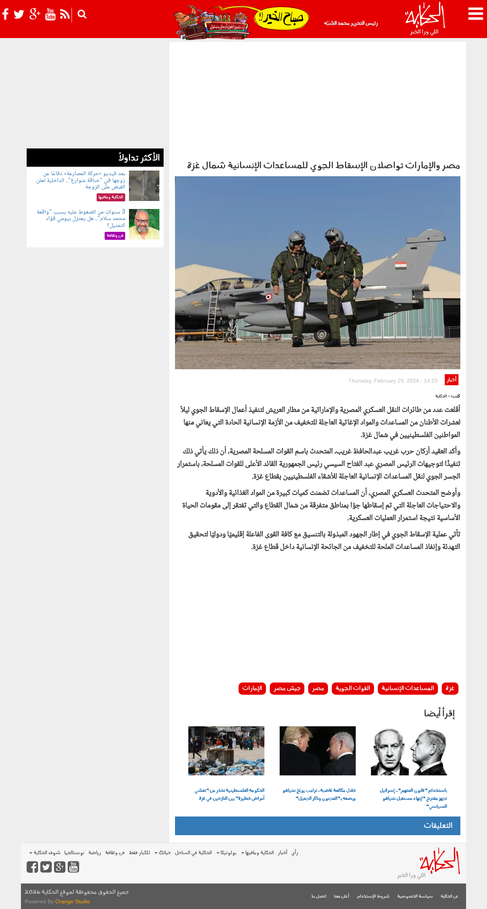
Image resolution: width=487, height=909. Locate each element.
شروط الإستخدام (373, 896)
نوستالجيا (74, 852)
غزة (450, 688)
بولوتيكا (228, 852)
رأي (294, 852)
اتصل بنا (319, 896)
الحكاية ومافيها (259, 852)
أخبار (451, 380)
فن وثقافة (115, 852)
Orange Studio (72, 901)
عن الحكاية (449, 896)
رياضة (94, 852)
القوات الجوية (353, 688)
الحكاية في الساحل (193, 852)
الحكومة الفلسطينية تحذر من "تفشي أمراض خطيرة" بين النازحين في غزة (229, 794)
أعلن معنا (341, 896)
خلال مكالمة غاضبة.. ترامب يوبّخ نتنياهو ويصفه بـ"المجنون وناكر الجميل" (319, 794)
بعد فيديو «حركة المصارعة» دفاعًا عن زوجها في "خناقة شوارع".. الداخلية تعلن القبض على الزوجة (80, 180)
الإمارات (252, 688)
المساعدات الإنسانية (408, 688)
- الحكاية (442, 396)
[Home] (425, 19)
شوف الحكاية (46, 852)
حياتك (164, 852)
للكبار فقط (139, 852)
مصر (318, 688)
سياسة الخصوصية (415, 896)
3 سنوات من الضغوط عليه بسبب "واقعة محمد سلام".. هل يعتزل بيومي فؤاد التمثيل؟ (81, 219)
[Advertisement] (317, 99)
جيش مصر (287, 688)
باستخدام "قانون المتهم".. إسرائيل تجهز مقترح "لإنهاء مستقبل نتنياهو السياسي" (413, 798)
